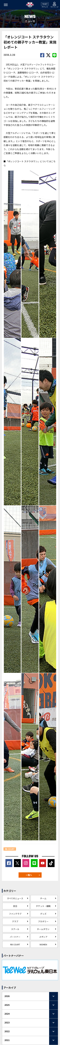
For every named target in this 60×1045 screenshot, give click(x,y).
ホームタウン (43, 929)
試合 (15, 906)
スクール (15, 929)
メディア (43, 936)
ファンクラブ (15, 913)
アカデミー (43, 921)
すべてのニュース (15, 898)
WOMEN (43, 944)
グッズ (43, 913)
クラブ (15, 921)
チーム (43, 898)
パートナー (15, 936)
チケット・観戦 (43, 906)
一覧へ (29, 875)
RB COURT (15, 944)
